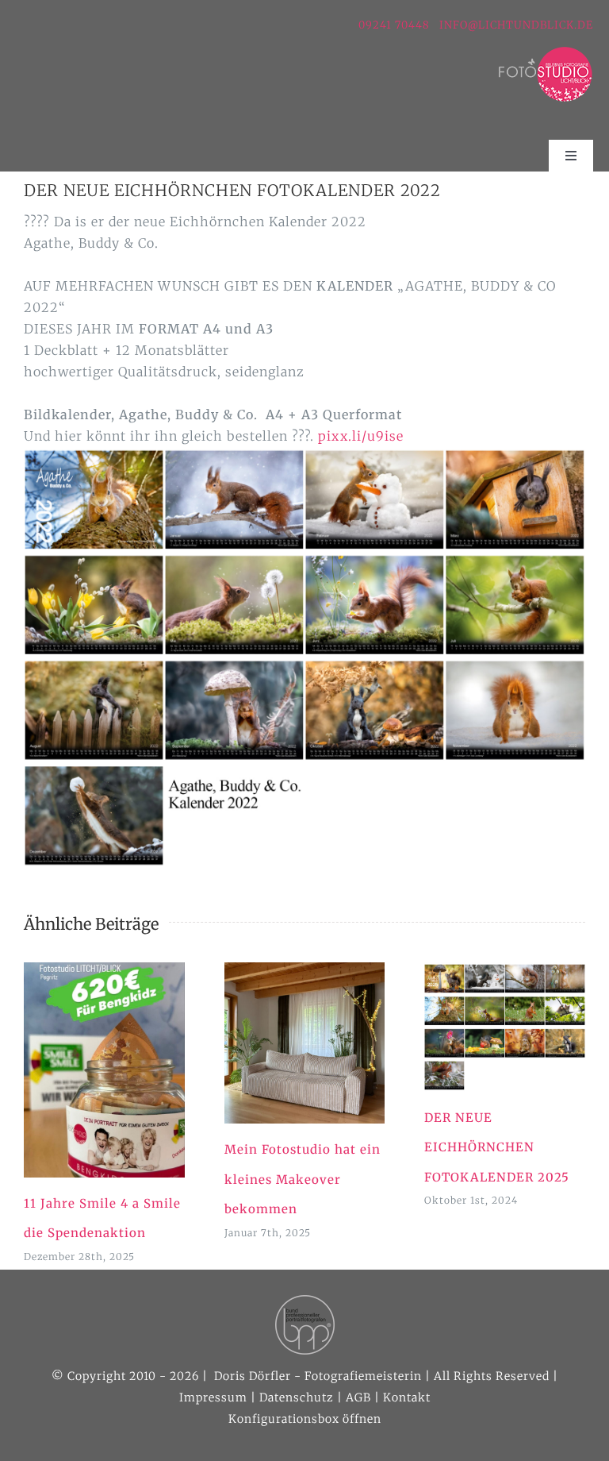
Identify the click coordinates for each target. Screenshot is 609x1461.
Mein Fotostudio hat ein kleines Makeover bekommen (302, 1179)
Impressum (213, 1397)
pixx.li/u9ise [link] (363, 436)
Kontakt (407, 1397)
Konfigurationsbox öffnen (304, 1419)
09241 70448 (395, 25)
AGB (358, 1397)
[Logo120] (545, 52)
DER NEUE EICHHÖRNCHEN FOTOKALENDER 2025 (496, 1147)
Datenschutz (296, 1397)
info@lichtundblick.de (516, 25)
